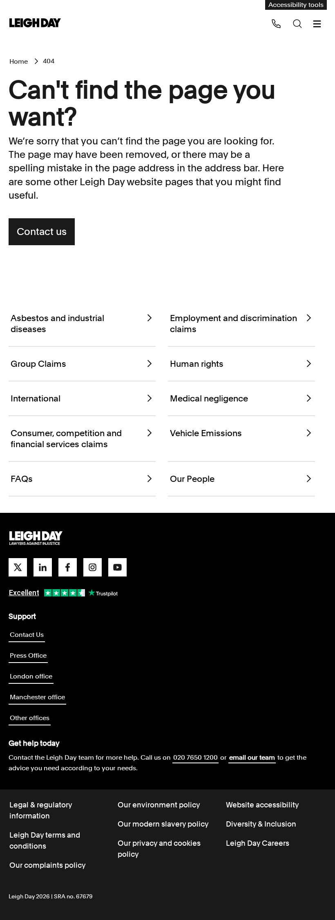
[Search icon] (297, 24)
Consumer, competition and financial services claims (66, 438)
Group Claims (38, 364)
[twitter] (18, 567)
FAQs (22, 479)
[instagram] (92, 567)
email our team (252, 757)
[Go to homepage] (36, 538)
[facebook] (67, 567)
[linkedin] (43, 567)
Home (18, 61)
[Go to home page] (35, 23)
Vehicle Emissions (206, 433)
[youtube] (117, 567)
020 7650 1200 (195, 757)
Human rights (196, 364)
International (35, 398)
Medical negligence (209, 398)
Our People (192, 479)
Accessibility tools (296, 5)
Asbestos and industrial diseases (57, 323)
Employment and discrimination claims (233, 323)
